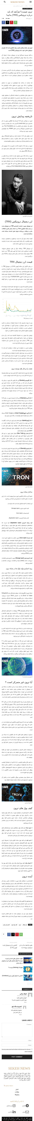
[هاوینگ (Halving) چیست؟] (28, 969)
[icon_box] (26, 1107)
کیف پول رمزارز (6, 924)
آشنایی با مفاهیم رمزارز (18, 6)
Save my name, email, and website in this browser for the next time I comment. (17, 1050)
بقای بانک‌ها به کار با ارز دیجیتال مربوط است (26, 946)
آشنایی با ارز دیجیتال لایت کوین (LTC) (10, 946)
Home (30, 6)
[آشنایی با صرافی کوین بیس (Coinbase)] (28, 978)
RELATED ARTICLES (25, 954)
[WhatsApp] (15, 22)
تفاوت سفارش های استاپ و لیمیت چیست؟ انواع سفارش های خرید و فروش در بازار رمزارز (12, 961)
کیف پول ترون (14, 924)
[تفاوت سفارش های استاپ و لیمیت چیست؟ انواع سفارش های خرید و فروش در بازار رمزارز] (28, 960)
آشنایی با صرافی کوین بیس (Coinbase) (12, 976)
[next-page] (28, 984)
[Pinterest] (11, 22)
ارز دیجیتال (25, 924)
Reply (25, 1002)
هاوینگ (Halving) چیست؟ (15, 967)
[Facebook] (3, 22)
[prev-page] (31, 984)
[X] (7, 22)
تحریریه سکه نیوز (17, 1006)
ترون (20, 924)
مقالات (26, 6)
